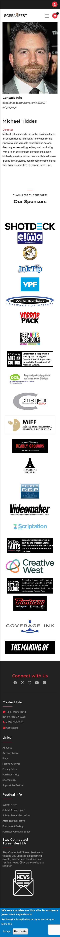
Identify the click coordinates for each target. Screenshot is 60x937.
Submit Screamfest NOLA (16, 815)
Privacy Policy (9, 769)
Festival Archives (11, 763)
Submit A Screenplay (13, 810)
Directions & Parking (13, 826)
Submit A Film (9, 804)
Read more (46, 165)
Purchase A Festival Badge (16, 831)
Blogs (5, 758)
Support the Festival (13, 785)
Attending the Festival (14, 821)
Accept (7, 931)
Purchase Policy (10, 774)
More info (7, 923)
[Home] (15, 15)
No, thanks (20, 931)
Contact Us (12, 727)
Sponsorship (9, 780)
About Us (7, 747)
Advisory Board (10, 753)
